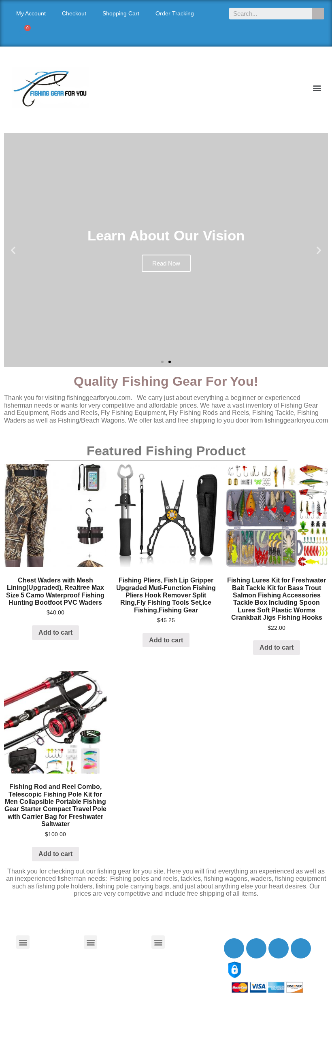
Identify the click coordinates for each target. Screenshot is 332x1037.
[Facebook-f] (234, 948)
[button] (317, 87)
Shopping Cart (120, 13)
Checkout (74, 13)
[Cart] (23, 32)
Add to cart (55, 632)
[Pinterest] (301, 948)
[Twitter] (256, 948)
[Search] (318, 13)
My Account (31, 13)
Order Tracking (174, 13)
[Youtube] (278, 948)
